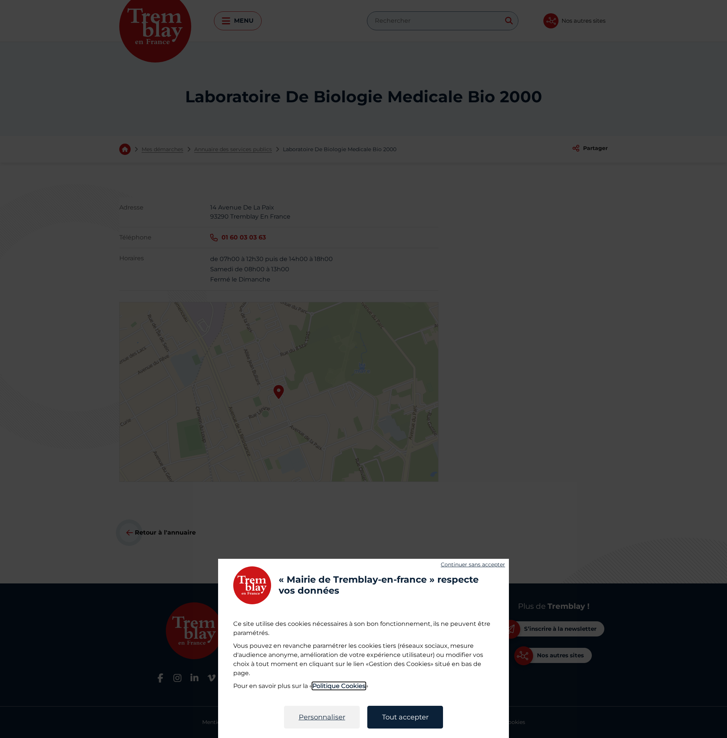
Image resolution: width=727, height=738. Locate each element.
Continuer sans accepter (473, 564)
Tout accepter (405, 717)
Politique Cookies (338, 686)
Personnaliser (322, 717)
